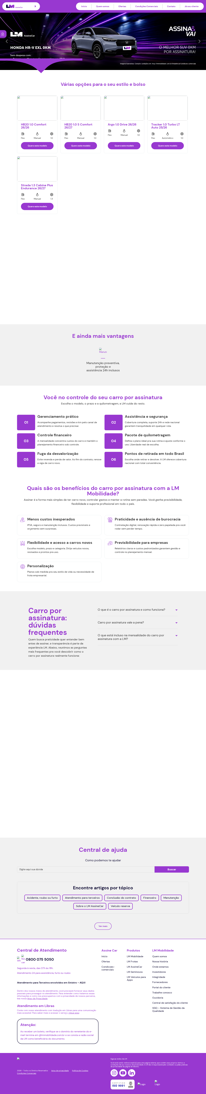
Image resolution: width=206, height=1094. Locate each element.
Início (84, 6)
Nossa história (160, 961)
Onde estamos (160, 966)
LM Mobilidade (135, 956)
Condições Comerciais (146, 6)
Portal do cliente (161, 987)
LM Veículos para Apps (136, 978)
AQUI (24, 795)
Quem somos (102, 6)
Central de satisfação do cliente (170, 1002)
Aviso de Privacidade (59, 806)
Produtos (133, 950)
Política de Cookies (80, 1070)
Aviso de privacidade (60, 1070)
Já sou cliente (191, 6)
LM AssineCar (134, 966)
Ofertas (122, 6)
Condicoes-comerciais (108, 968)
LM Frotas (132, 961)
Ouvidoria (157, 997)
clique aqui (73, 1013)
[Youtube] (123, 1073)
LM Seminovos (135, 971)
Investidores (159, 971)
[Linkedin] (131, 1073)
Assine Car (109, 950)
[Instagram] (114, 1073)
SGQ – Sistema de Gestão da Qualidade (168, 1009)
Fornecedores (160, 982)
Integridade (158, 977)
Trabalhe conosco (162, 992)
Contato (171, 6)
